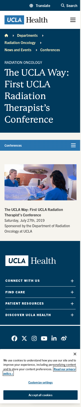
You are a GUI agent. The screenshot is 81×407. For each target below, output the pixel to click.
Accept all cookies (40, 395)
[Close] (75, 354)
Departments (27, 35)
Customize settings (40, 382)
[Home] (6, 35)
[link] (14, 338)
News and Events (17, 49)
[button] (39, 5)
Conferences (50, 49)
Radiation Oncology (20, 42)
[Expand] (72, 281)
